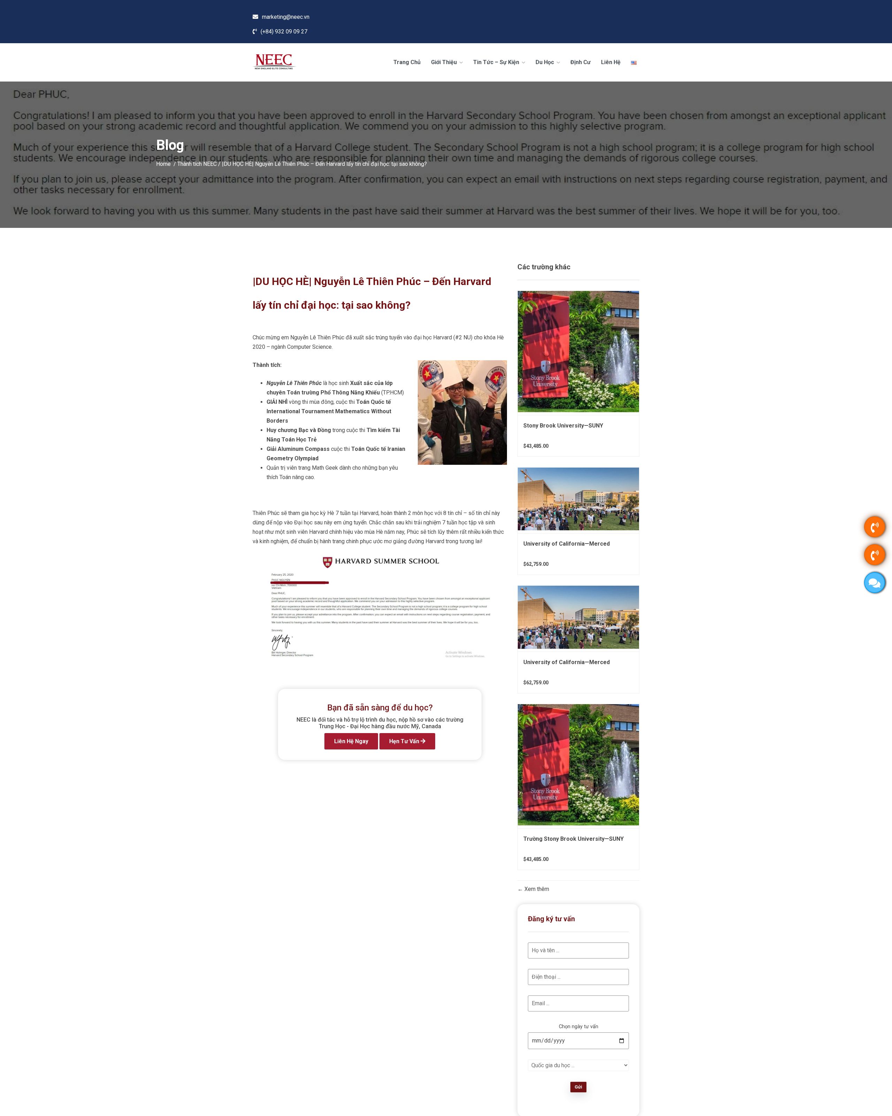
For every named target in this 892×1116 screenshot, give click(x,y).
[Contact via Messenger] (874, 582)
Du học (545, 62)
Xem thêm (536, 889)
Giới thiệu (444, 62)
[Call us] (874, 526)
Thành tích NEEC (197, 163)
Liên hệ (611, 62)
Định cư (580, 62)
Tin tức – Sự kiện (497, 62)
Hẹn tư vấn (405, 741)
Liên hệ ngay (351, 741)
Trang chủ (407, 62)
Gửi (578, 1087)
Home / (166, 163)
